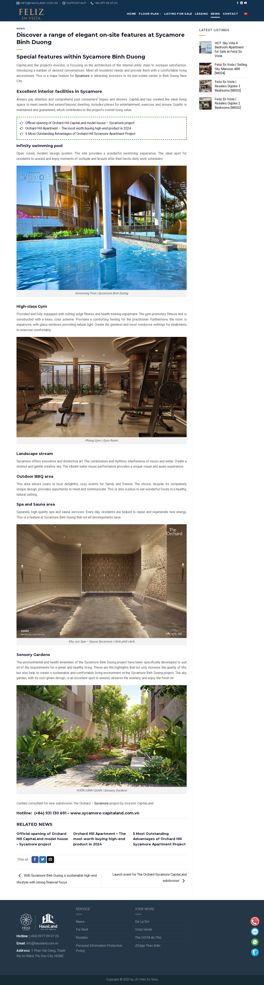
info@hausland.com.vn (42, 943)
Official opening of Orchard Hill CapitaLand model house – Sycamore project (79, 123)
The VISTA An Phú (148, 938)
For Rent (82, 929)
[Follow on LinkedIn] (241, 3)
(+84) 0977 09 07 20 (44, 936)
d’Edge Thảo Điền (147, 946)
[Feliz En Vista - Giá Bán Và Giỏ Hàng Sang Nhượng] (30, 14)
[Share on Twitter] (42, 859)
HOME (131, 13)
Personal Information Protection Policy (99, 948)
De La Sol (142, 922)
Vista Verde (143, 929)
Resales (82, 938)
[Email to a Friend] (50, 859)
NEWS (215, 13)
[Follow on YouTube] (245, 3)
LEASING (201, 13)
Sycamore (82, 76)
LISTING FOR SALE (178, 13)
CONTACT (230, 13)
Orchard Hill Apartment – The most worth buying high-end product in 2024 (78, 128)
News (20, 28)
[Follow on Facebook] (237, 3)
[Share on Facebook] (35, 859)
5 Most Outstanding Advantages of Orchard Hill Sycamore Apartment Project (80, 134)
